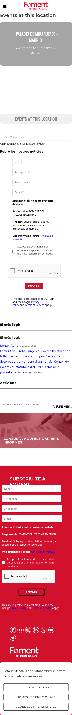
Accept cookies (36, 687)
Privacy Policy (18, 608)
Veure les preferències (36, 706)
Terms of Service (34, 305)
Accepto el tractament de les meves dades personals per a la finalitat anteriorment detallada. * (31, 562)
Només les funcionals (36, 697)
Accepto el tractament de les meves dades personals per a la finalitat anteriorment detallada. (35, 250)
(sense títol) (8, 345)
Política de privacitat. (42, 551)
